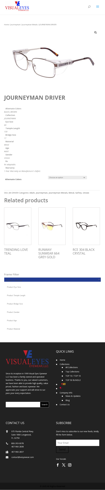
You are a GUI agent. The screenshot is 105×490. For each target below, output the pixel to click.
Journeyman (15, 24)
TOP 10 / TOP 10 (73, 376)
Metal (6, 144)
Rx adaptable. (10, 164)
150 (5, 131)
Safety (78, 192)
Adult (6, 151)
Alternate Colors (13, 179)
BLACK (6, 112)
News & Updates (73, 396)
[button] (95, 32)
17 (5, 138)
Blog (67, 400)
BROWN (13, 112)
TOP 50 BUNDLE (73, 380)
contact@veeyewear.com (22, 457)
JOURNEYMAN (10, 118)
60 (5, 125)
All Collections (71, 367)
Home (6, 24)
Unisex (7, 158)
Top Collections (72, 371)
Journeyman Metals (30, 24)
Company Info (66, 392)
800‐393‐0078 (17, 443)
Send (62, 449)
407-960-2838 (17, 446)
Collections (64, 364)
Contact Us (65, 404)
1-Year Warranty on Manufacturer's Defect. (22, 171)
